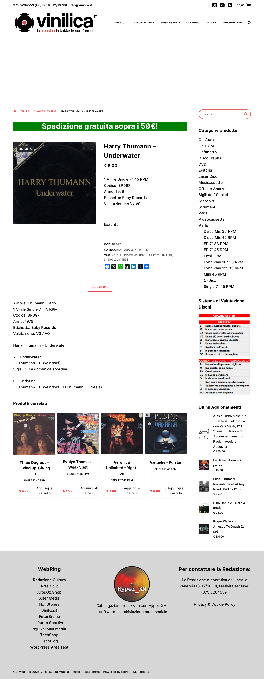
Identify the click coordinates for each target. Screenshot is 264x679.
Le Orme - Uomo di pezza (227, 462)
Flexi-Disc (212, 256)
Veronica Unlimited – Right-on (122, 468)
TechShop (49, 635)
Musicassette (170, 22)
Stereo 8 (206, 201)
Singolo (110, 259)
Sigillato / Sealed (213, 195)
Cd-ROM (206, 146)
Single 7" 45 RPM (136, 249)
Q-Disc (210, 280)
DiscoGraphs (210, 158)
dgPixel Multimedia (49, 629)
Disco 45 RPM (134, 255)
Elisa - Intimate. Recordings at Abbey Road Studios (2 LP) (229, 484)
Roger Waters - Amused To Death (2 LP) (228, 526)
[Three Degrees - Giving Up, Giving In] (34, 434)
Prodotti (122, 22)
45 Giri (117, 255)
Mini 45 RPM (215, 274)
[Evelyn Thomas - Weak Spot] (78, 433)
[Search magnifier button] (246, 114)
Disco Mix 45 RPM (220, 237)
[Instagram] (222, 5)
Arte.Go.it (49, 586)
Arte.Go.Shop (49, 592)
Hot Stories (49, 604)
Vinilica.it (49, 610)
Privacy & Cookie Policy (214, 604)
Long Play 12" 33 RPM (223, 268)
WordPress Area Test (49, 647)
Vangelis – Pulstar (166, 462)
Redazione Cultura (49, 580)
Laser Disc (208, 176)
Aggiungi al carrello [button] (45, 490)
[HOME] (14, 111)
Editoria (205, 170)
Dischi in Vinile (144, 22)
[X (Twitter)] (214, 5)
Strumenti (207, 207)
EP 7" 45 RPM (216, 250)
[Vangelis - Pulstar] (166, 433)
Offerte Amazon (213, 189)
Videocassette (212, 219)
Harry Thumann (159, 255)
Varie (203, 213)
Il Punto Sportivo (49, 623)
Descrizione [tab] (100, 287)
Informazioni (232, 22)
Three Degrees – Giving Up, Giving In (34, 468)
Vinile (123, 259)
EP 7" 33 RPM (216, 244)
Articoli (211, 22)
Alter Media (49, 598)
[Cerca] (249, 22)
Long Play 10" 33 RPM (223, 262)
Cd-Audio (192, 22)
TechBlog (49, 641)
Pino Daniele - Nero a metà (229, 505)
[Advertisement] (132, 66)
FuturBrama (49, 616)
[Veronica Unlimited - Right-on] (122, 433)
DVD (202, 164)
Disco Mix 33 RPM (220, 231)
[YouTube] (230, 5)
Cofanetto (208, 152)
